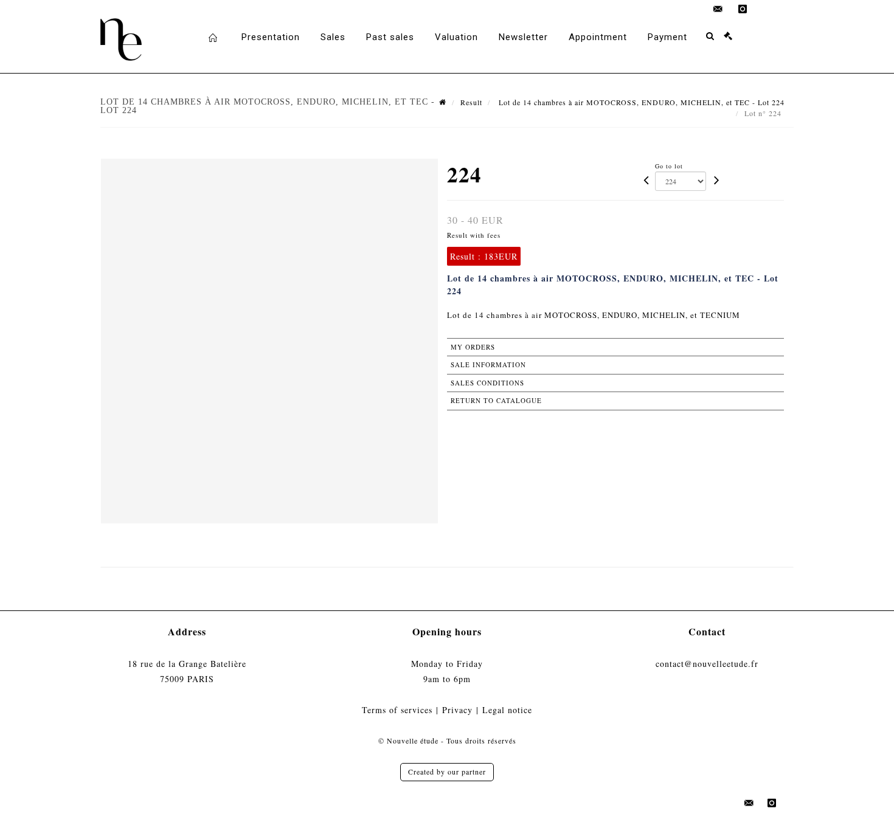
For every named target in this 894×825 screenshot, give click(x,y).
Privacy (457, 710)
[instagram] (742, 9)
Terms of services (397, 710)
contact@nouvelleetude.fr (707, 663)
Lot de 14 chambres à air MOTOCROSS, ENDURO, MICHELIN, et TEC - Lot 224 (640, 102)
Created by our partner (447, 771)
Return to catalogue (496, 400)
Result (471, 102)
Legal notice (507, 710)
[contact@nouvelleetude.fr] (718, 9)
